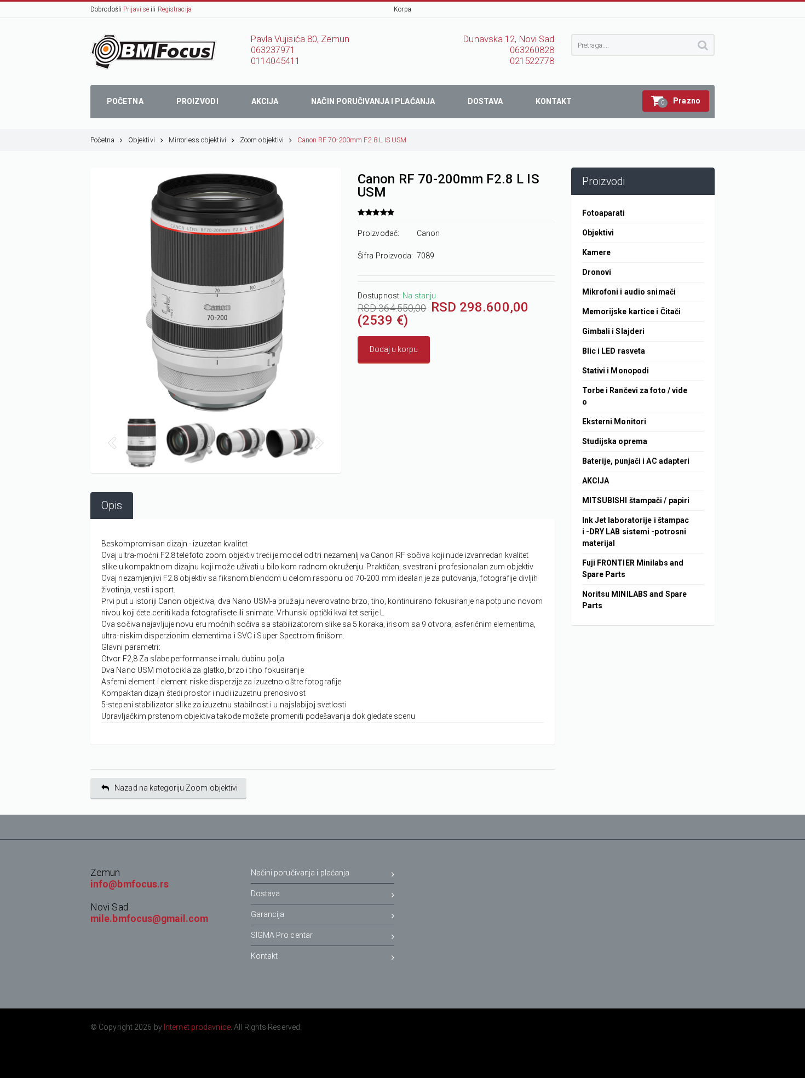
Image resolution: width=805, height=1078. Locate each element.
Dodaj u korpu (394, 349)
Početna (102, 140)
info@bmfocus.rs (129, 884)
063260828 (532, 50)
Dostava (265, 893)
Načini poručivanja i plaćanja (300, 872)
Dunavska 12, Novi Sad (508, 39)
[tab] (111, 505)
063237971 (273, 50)
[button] (675, 101)
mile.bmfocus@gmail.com (149, 918)
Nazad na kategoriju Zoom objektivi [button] (176, 787)
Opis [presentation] (111, 505)
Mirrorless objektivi (197, 140)
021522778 (532, 61)
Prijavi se (136, 9)
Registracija (175, 9)
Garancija (268, 914)
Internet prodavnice (197, 1027)
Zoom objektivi (262, 140)
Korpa (402, 9)
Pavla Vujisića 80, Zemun (300, 39)
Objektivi (141, 140)
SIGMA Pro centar (282, 935)
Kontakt (264, 956)
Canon (428, 233)
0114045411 (276, 61)
